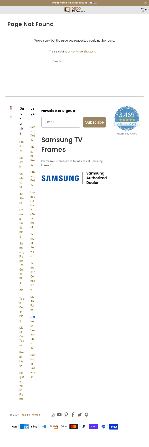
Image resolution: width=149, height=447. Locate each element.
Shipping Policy (32, 156)
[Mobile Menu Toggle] (20, 10)
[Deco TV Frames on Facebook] (73, 414)
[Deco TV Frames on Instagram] (53, 414)
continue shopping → (85, 51)
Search (21, 162)
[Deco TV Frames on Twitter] (80, 414)
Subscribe (94, 122)
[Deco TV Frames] (74, 10)
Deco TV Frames (30, 414)
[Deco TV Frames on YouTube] (59, 414)
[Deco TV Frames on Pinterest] (66, 414)
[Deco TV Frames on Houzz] (86, 414)
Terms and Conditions (32, 276)
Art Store (21, 198)
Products (21, 146)
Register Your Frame (21, 385)
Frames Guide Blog (21, 223)
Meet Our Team (21, 336)
